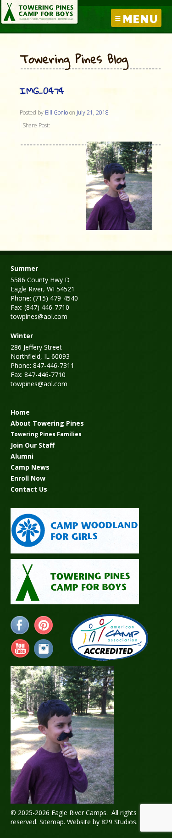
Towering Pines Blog (74, 59)
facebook (20, 625)
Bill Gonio (56, 112)
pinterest (43, 625)
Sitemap (51, 821)
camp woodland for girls (75, 530)
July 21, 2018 (93, 112)
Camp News (30, 467)
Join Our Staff (33, 445)
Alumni (22, 456)
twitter (43, 648)
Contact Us (29, 489)
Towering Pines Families (46, 434)
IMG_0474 (42, 90)
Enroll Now (28, 478)
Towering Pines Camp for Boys (39, 12)
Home (20, 412)
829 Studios (118, 821)
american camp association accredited (109, 637)
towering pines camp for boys (75, 581)
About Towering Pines (47, 423)
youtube (20, 648)
